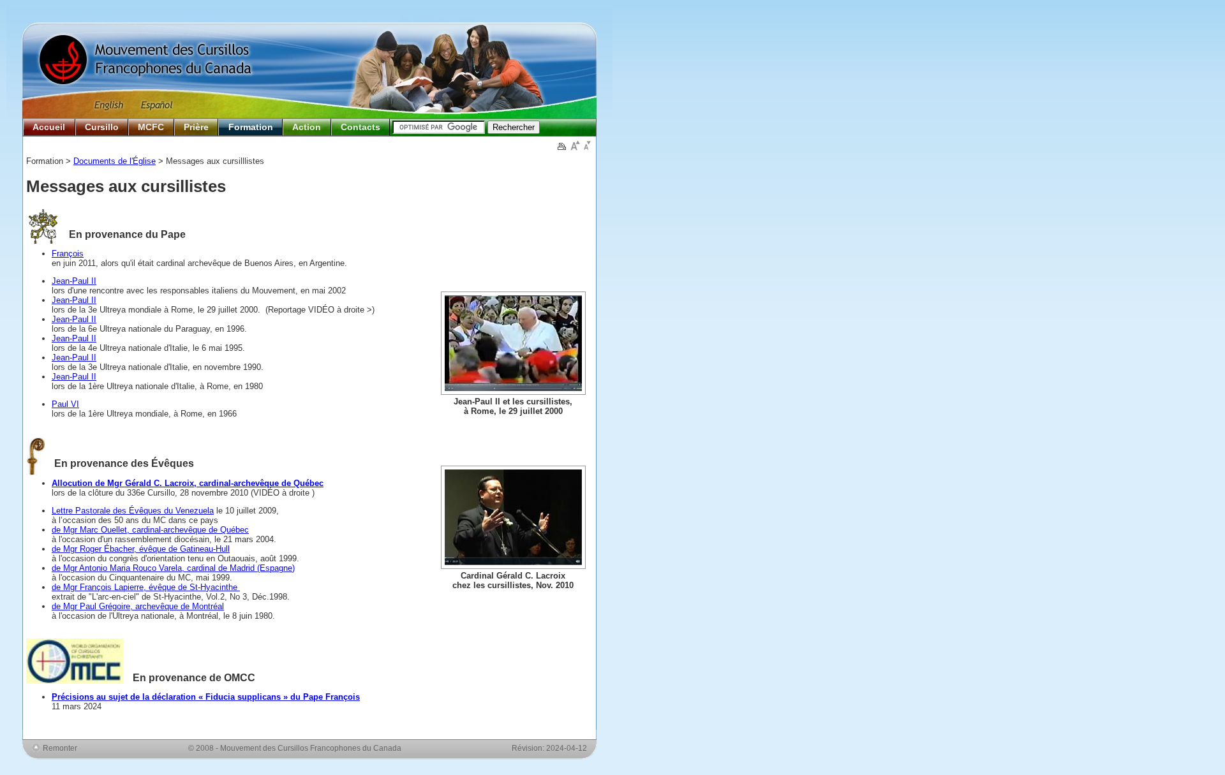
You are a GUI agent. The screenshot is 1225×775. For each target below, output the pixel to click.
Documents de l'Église (114, 161)
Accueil (49, 127)
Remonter (60, 748)
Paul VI (65, 404)
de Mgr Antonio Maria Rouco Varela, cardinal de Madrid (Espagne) (173, 568)
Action (306, 127)
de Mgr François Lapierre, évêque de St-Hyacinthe (146, 587)
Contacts (360, 127)
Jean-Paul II (74, 281)
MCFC (151, 127)
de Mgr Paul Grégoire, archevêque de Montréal (138, 606)
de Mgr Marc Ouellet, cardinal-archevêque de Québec (150, 530)
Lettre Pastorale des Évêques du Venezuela (133, 510)
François (68, 253)
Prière (196, 127)
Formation (250, 127)
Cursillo (102, 127)
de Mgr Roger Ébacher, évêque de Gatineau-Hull (141, 549)
